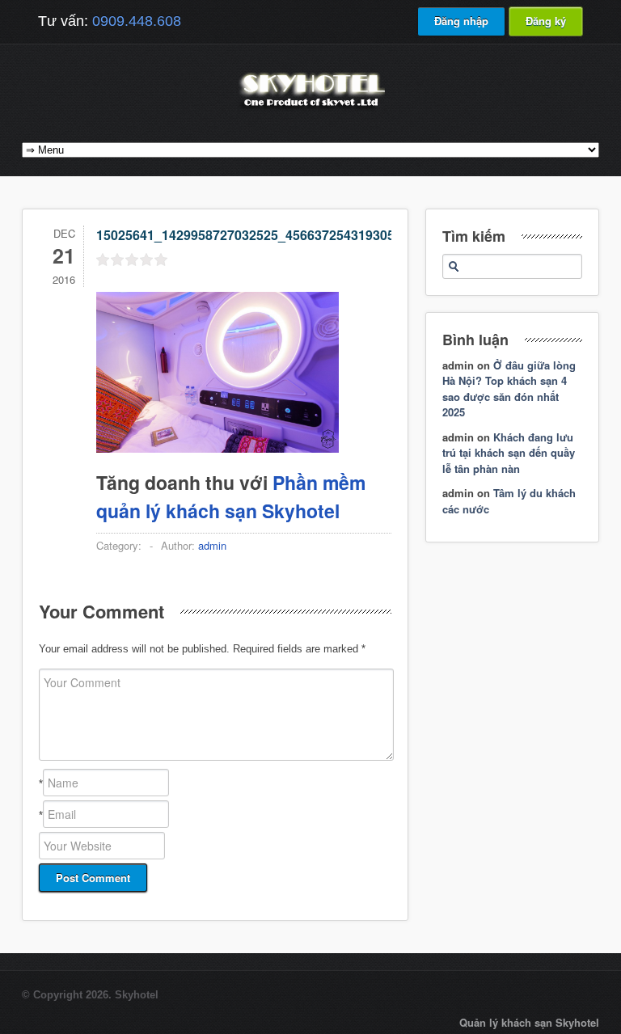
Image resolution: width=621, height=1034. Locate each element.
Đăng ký (546, 20)
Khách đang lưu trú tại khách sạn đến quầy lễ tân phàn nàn (508, 452)
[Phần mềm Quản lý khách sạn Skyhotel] (310, 108)
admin (212, 545)
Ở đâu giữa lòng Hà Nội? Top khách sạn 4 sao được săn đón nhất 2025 (509, 388)
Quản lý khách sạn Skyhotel (529, 1022)
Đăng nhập (461, 20)
